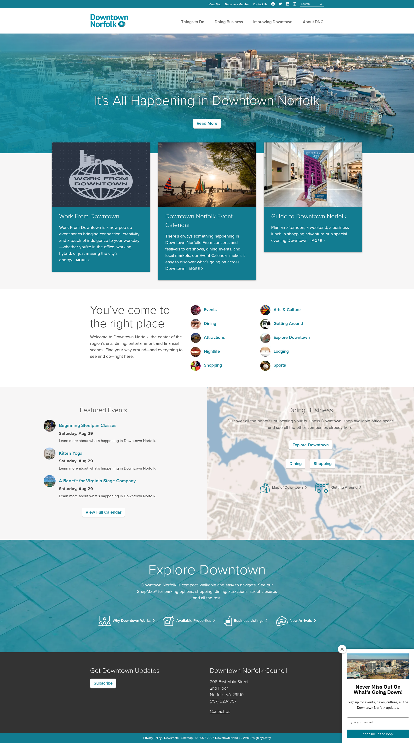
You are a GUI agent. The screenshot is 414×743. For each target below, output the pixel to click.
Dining (210, 323)
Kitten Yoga (70, 453)
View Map (215, 4)
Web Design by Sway (257, 738)
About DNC (313, 22)
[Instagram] (294, 4)
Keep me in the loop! (378, 734)
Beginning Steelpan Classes (87, 425)
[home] (109, 21)
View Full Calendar (103, 512)
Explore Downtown (292, 337)
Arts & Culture (287, 309)
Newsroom (171, 738)
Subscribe (103, 683)
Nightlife (212, 351)
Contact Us (260, 4)
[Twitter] (280, 4)
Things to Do (192, 22)
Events (210, 309)
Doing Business (229, 22)
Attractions (214, 337)
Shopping (213, 365)
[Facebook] (273, 4)
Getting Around (288, 323)
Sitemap (187, 738)
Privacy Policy (152, 738)
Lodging (281, 351)
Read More (207, 123)
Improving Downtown (273, 22)
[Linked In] (287, 4)
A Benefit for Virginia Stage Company (97, 480)
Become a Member (237, 4)
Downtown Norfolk (227, 738)
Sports (280, 365)
